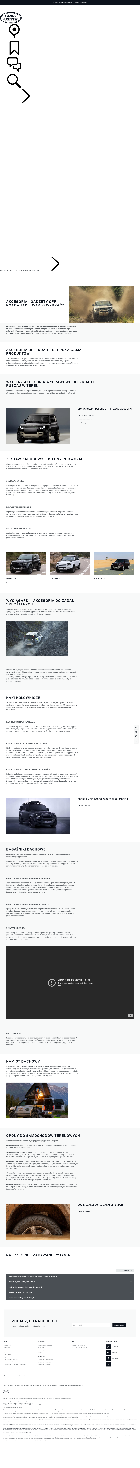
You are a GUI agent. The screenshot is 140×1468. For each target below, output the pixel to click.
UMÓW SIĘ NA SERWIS (44, 1349)
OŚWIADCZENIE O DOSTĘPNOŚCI (74, 1385)
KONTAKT (40, 1352)
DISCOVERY (7, 1349)
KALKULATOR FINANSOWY (11, 1359)
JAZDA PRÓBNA (8, 1354)
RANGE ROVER (8, 1345)
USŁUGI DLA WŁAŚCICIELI (45, 1345)
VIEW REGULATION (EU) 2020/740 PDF (12, 1407)
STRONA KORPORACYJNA (79, 1345)
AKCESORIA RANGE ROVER (45, 1359)
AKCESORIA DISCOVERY (44, 1364)
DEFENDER (7, 1347)
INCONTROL (41, 1347)
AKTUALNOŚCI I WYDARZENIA (80, 1347)
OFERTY (6, 1357)
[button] (70, 6)
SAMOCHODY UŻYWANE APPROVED (13, 1361)
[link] (70, 32)
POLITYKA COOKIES (36, 1385)
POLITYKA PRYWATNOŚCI (22, 1385)
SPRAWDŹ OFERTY (80, 2)
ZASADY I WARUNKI (8, 1385)
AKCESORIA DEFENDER (44, 1362)
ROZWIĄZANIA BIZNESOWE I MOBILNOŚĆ (15, 1364)
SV (4, 1352)
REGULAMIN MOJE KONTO (50, 1385)
